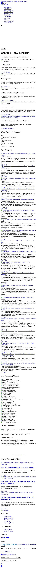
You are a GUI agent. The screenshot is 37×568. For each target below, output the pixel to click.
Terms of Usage (8, 531)
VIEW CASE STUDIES (7, 100)
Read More (4, 164)
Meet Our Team (8, 12)
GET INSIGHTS (5, 86)
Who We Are (7, 7)
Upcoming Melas (9, 21)
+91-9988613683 (22, 1)
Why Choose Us (8, 10)
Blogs (5, 19)
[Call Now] (1, 565)
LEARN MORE (5, 72)
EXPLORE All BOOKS (7, 128)
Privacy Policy (8, 529)
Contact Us (7, 15)
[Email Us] (1, 566)
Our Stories (7, 18)
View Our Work (8, 13)
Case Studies (7, 16)
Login (4, 3)
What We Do (7, 9)
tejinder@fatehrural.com (9, 1)
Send (19, 557)
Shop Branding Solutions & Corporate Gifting (17, 467)
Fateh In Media (8, 22)
